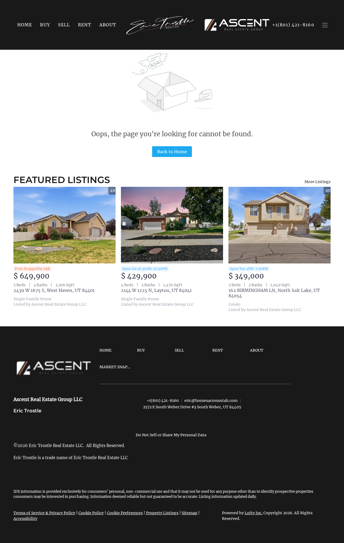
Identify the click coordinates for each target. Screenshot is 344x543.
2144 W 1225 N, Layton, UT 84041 (156, 290)
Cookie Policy (91, 512)
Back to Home (172, 151)
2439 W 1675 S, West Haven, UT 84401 (54, 290)
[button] (45, 24)
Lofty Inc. (254, 512)
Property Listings (162, 512)
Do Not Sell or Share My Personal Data (171, 435)
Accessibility (25, 518)
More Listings (317, 181)
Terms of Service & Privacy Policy (44, 512)
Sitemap (189, 512)
